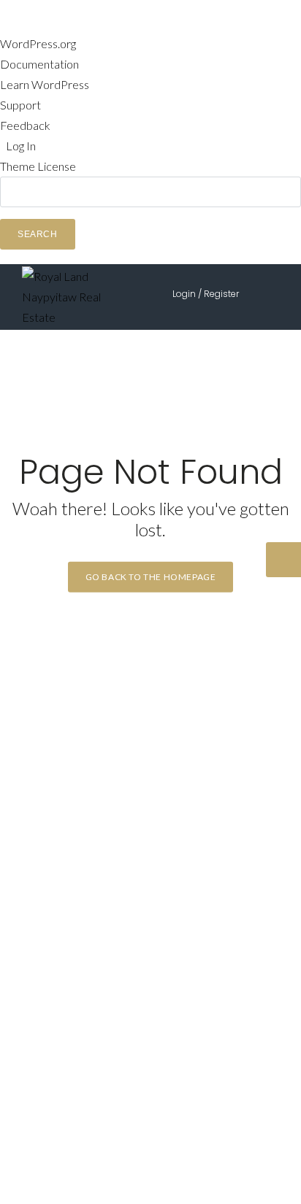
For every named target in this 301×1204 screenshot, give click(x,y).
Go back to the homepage (150, 576)
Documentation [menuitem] (39, 64)
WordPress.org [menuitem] (38, 43)
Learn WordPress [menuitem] (44, 84)
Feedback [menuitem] (25, 125)
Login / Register (205, 294)
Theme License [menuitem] (38, 166)
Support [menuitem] (20, 105)
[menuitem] (150, 213)
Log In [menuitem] (21, 146)
